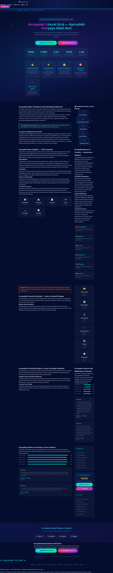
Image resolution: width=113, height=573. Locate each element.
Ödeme (23, 4)
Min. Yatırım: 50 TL (81, 511)
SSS (27, 4)
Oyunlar (9, 4)
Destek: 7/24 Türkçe (81, 506)
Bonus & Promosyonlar (82, 457)
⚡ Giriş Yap (84, 488)
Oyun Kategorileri (81, 455)
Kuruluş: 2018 (80, 501)
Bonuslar (16, 4)
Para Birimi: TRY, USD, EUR (83, 504)
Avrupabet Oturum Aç (40, 564)
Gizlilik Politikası (67, 564)
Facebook (62, 536)
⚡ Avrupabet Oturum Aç (46, 43)
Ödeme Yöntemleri (81, 460)
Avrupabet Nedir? (81, 452)
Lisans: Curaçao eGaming (82, 499)
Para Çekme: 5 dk (81, 514)
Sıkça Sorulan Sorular (82, 467)
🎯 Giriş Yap (5, 6)
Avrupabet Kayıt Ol (51, 564)
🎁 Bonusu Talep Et (84, 484)
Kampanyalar (60, 564)
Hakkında (3, 4)
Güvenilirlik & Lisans (81, 462)
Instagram (51, 536)
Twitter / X (39, 536)
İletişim (81, 564)
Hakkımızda (75, 564)
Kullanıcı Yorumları (81, 465)
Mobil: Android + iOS (81, 509)
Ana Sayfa (32, 564)
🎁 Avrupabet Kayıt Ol (68, 43)
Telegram (74, 536)
